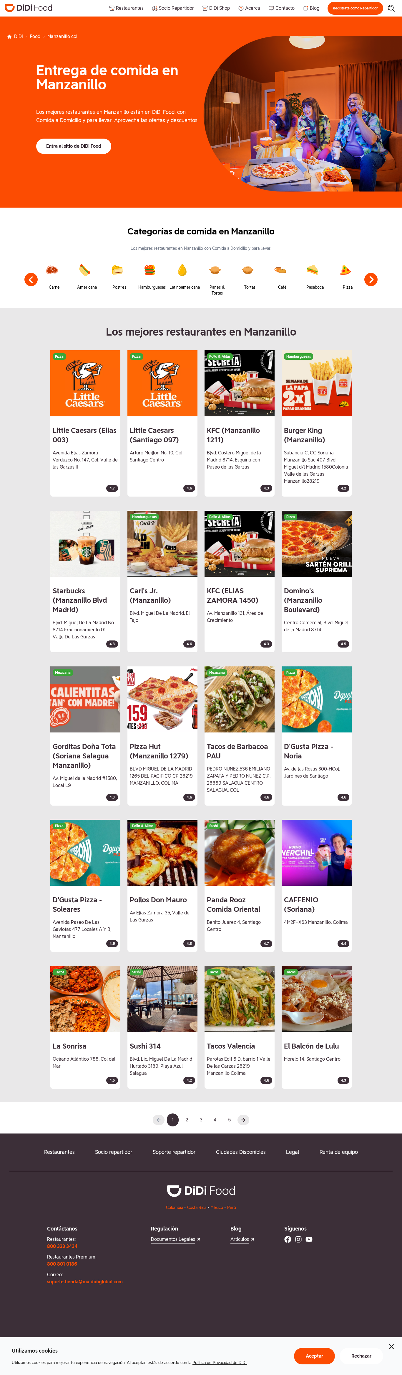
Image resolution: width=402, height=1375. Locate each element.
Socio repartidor (113, 1152)
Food (35, 36)
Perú (231, 1207)
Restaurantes (59, 1152)
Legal (292, 1152)
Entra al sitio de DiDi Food (73, 146)
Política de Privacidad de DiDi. (219, 1362)
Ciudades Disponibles (241, 1152)
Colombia (174, 1207)
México (216, 1207)
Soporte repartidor (174, 1152)
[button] (355, 8)
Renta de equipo (339, 1152)
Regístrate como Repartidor (355, 8)
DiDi (18, 36)
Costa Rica (196, 1207)
